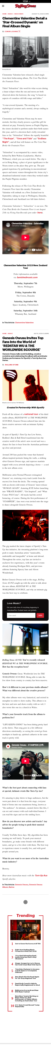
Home (4, 14)
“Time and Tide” (24, 139)
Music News (18, 14)
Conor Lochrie (11, 31)
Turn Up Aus (41, 875)
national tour (31, 414)
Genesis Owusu (21, 884)
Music (10, 14)
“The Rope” (8, 139)
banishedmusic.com (27, 277)
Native (11, 887)
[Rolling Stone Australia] (25, 7)
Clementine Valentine (24, 322)
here (39, 213)
